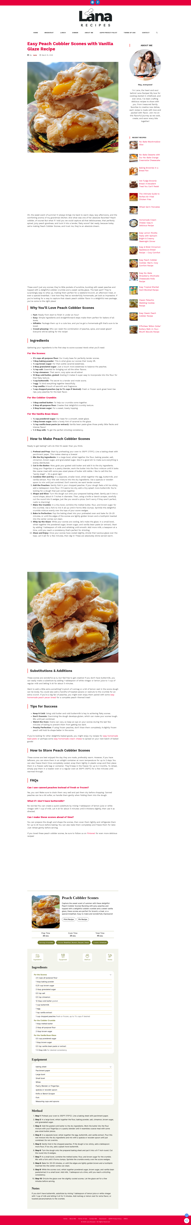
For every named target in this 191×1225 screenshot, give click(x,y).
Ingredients (37, 960)
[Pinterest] (92, 2)
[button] (110, 975)
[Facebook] (98, 2)
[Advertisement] (72, 183)
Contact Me (93, 1218)
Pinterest (91, 833)
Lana (35, 55)
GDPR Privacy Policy (108, 32)
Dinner (75, 32)
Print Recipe (69, 919)
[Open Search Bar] (157, 33)
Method (87, 960)
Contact (146, 32)
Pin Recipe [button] (82, 919)
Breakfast (49, 32)
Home (35, 32)
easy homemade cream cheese (68, 739)
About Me (89, 32)
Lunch (63, 32)
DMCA (126, 1218)
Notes (110, 960)
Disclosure (102, 1218)
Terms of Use (129, 32)
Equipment (63, 960)
